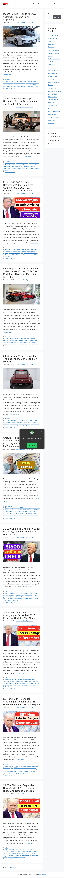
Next (15, 867)
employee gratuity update (19, 509)
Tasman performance (23, 168)
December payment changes (11, 681)
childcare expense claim (10, 851)
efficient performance (18, 422)
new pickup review (29, 166)
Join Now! (32, 445)
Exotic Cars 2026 (24, 338)
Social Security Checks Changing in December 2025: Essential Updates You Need (19, 615)
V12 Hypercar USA (33, 344)
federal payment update (32, 595)
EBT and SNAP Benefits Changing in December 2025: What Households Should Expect (21, 702)
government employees (10, 511)
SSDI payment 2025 (9, 254)
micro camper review (21, 84)
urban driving (32, 425)
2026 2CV (8, 420)
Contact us (48, 4)
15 (11, 867)
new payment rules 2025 (25, 683)
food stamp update (19, 769)
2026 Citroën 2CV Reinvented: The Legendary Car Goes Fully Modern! (20, 359)
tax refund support (12, 600)
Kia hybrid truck (7, 164)
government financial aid (10, 597)
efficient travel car (19, 83)
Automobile (8, 79)
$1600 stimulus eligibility (12, 593)
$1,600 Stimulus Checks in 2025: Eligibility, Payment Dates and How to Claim (21, 532)
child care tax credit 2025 (26, 849)
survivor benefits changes (28, 687)
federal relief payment (23, 249)
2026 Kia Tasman (10, 163)
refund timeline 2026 (25, 855)
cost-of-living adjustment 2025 (27, 679)
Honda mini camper (8, 84)
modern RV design (33, 84)
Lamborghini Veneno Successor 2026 (20, 342)
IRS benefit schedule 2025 (10, 855)
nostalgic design (15, 424)
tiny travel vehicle (33, 86)
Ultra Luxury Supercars (20, 344)
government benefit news (10, 683)
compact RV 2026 (8, 83)
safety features (35, 424)
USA (6, 247)
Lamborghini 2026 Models (22, 340)
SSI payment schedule (13, 687)
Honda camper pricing (32, 83)
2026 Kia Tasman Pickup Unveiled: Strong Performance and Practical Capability (20, 101)
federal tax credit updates (30, 853)
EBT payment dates (20, 768)
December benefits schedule (27, 766)
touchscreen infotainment (10, 425)
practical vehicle (25, 424)
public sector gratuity (20, 515)
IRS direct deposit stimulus (26, 597)
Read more (7, 75)
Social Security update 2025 (21, 685)
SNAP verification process (20, 773)
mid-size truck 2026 (18, 166)
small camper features (9, 86)
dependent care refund (24, 851)
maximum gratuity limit (26, 513)
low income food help (13, 771)
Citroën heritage (23, 420)
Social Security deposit (30, 253)
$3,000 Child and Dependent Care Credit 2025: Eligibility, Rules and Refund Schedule (19, 788)
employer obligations (33, 509)
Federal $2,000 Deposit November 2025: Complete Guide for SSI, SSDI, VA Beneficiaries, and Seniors (54, 76)
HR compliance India (13, 513)
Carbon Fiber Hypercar (11, 338)
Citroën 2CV (14, 420)
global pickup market (22, 163)
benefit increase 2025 (11, 679)
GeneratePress (42, 874)
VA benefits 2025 (32, 254)
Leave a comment (10, 88)
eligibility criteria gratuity (26, 508)
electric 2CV (28, 422)
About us (56, 4)
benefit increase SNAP (11, 766)
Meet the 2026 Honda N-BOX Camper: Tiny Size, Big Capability (19, 17)
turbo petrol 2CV (23, 425)
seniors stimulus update (21, 598)
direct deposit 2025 (10, 249)
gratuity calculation (22, 511)
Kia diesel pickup (34, 163)
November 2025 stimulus (19, 251)
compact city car (34, 420)
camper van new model (29, 81)
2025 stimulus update (26, 593)
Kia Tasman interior (28, 164)
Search (50, 14)
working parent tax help (18, 857)
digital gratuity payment (12, 508)
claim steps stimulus (18, 595)
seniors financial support (16, 253)
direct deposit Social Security (29, 681)
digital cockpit (7, 422)
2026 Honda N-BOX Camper (13, 81)
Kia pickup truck (18, 164)
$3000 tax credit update (12, 849)
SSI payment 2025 (21, 254)
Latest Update (9, 506)
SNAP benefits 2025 (26, 771)
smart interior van (22, 86)
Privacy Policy (37, 4)
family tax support (17, 853)
